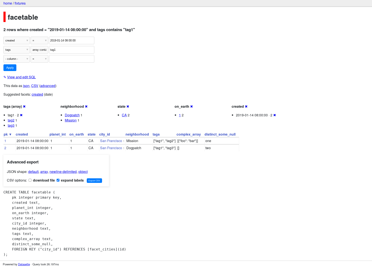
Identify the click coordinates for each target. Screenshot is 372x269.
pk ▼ (8, 134)
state (92, 134)
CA (124, 114)
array (44, 171)
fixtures (20, 3)
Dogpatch (72, 114)
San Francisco (111, 140)
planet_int (58, 134)
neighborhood (137, 134)
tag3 (11, 125)
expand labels (72, 180)
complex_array (189, 134)
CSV (34, 85)
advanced (47, 85)
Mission (71, 120)
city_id (104, 134)
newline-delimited (63, 171)
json (26, 85)
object (83, 171)
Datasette (24, 264)
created (37, 94)
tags (156, 134)
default (33, 171)
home (7, 3)
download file (43, 180)
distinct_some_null (220, 134)
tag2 (11, 120)
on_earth (76, 134)
